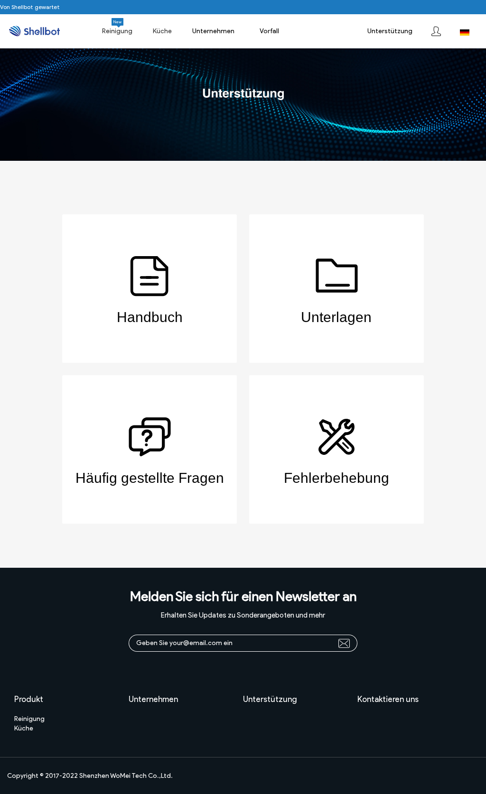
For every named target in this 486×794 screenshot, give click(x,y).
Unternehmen (213, 31)
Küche (23, 728)
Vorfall (269, 31)
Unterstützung (389, 31)
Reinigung (29, 719)
